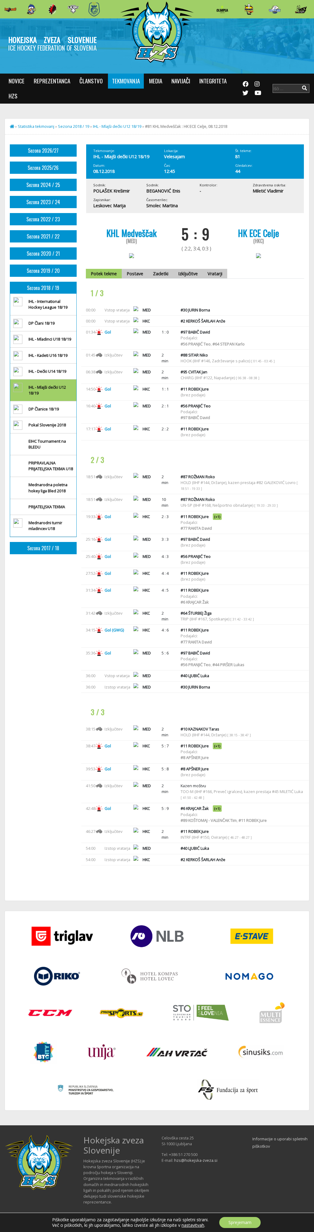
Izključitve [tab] (188, 274)
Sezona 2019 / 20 (43, 270)
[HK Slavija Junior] (249, 9)
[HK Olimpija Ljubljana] (222, 9)
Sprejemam (239, 1222)
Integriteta (213, 80)
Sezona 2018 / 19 (73, 126)
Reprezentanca (52, 80)
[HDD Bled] (10, 9)
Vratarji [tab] (215, 274)
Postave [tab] (135, 274)
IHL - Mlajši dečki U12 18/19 (117, 126)
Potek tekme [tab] (104, 274)
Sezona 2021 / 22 (43, 236)
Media (155, 80)
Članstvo (91, 80)
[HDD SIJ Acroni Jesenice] (52, 9)
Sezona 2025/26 (43, 167)
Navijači (180, 80)
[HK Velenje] (301, 9)
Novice (17, 80)
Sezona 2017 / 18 (43, 548)
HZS (13, 95)
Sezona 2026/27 (43, 150)
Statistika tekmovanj (36, 126)
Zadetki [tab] (160, 274)
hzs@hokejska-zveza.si (195, 1160)
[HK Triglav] (275, 9)
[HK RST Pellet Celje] (94, 9)
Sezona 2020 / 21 (43, 253)
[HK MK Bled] (31, 9)
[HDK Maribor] (73, 9)
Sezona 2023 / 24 (43, 202)
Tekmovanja (126, 80)
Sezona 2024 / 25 (43, 185)
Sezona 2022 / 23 (43, 219)
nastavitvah (193, 1225)
